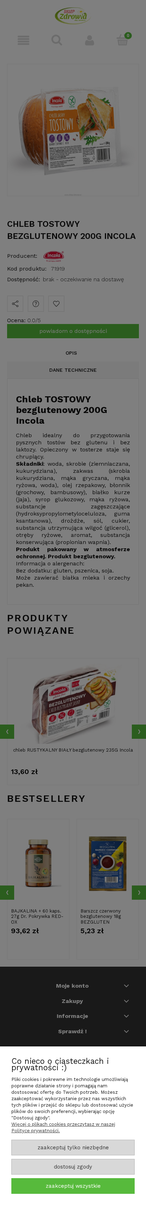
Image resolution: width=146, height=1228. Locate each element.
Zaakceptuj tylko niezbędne (73, 1147)
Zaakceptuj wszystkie (73, 1186)
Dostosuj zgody (73, 1167)
